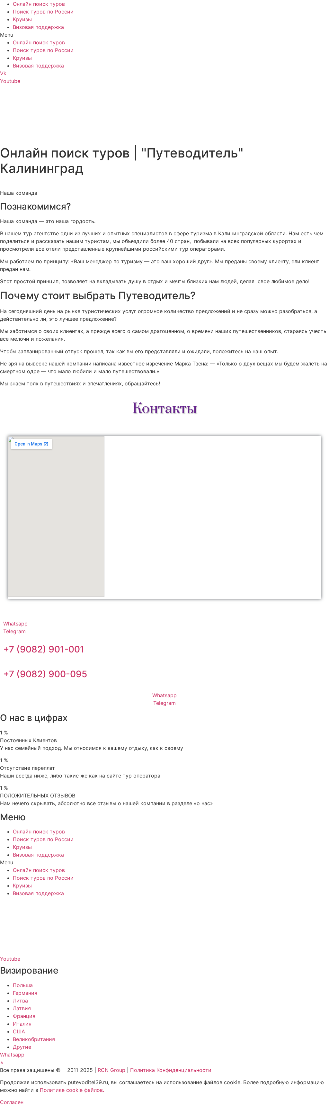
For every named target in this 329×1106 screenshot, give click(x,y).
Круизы (22, 19)
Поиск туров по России (43, 11)
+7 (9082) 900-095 (45, 674)
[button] (164, 35)
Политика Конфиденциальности (170, 1070)
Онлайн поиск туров (39, 4)
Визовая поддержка (38, 27)
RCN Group (111, 1070)
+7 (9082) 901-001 (43, 649)
